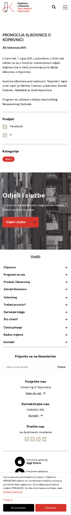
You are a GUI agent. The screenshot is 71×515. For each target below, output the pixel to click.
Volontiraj (10, 297)
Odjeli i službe (16, 222)
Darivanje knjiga (14, 312)
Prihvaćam (50, 507)
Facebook (16, 126)
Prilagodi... (8, 499)
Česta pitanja (13, 327)
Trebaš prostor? (15, 304)
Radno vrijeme (13, 334)
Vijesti (8, 159)
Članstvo (10, 267)
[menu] (65, 7)
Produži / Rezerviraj (17, 282)
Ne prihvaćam (18, 507)
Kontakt (9, 342)
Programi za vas (14, 274)
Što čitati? (11, 319)
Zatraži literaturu (15, 289)
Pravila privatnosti (12, 491)
